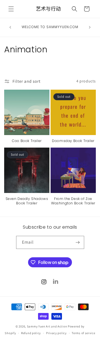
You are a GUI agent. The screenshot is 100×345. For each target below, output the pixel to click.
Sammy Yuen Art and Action (47, 326)
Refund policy (31, 333)
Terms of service (83, 333)
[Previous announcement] (10, 27)
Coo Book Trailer (27, 141)
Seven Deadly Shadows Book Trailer (27, 201)
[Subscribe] (78, 242)
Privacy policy (56, 333)
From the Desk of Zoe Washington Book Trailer (73, 201)
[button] (11, 9)
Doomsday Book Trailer (73, 141)
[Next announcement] (90, 27)
